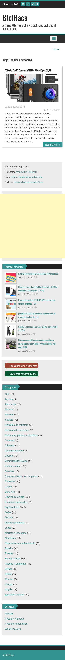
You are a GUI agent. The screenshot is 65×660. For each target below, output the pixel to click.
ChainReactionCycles (16, 460)
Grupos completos (14, 522)
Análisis (9, 419)
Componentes (12, 466)
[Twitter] (33, 4)
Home (56, 49)
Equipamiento (12, 507)
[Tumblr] (28, 4)
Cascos (9, 455)
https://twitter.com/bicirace (28, 182)
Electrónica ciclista (14, 496)
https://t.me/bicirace (27, 171)
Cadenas (9, 440)
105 (7, 394)
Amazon (9, 414)
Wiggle (8, 589)
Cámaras (10, 445)
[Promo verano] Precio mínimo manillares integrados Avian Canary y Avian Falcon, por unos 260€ (37, 343)
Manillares (10, 538)
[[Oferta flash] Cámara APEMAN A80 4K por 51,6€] (32, 89)
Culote (8, 486)
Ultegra (9, 584)
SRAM (8, 574)
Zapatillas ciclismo (14, 594)
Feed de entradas (14, 618)
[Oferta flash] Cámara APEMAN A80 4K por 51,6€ (28, 70)
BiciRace (15, 17)
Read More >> (52, 144)
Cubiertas (10, 481)
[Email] (23, 4)
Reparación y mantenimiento (20, 543)
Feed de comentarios (16, 623)
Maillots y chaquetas (15, 532)
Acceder (9, 613)
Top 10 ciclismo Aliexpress (23, 365)
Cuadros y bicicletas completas (21, 476)
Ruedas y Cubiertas (15, 563)
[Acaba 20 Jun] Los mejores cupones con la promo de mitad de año (36, 315)
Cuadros (9, 471)
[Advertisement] (32, 226)
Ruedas (9, 553)
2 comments (53, 110)
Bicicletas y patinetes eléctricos (21, 435)
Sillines (8, 568)
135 (34, 293)
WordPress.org (13, 628)
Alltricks (9, 409)
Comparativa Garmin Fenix (23, 373)
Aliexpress (10, 404)
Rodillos (9, 548)
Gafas (8, 512)
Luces (8, 527)
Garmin (9, 517)
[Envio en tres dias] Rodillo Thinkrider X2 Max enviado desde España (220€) (38, 288)
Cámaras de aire (14, 450)
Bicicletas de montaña (16, 430)
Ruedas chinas (13, 558)
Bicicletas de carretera (16, 424)
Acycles (9, 399)
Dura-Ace (10, 491)
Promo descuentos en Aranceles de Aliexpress (38, 273)
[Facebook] (38, 4)
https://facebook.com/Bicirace (26, 176)
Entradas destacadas (16, 502)
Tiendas (9, 579)
